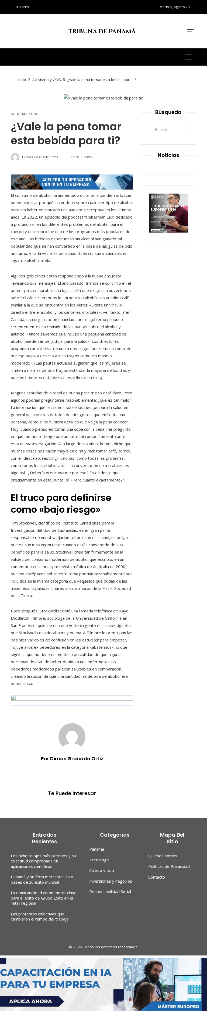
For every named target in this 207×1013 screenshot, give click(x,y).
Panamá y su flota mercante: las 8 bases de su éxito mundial (42, 879)
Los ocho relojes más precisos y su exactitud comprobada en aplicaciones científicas (43, 861)
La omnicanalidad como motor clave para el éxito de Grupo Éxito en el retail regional (44, 898)
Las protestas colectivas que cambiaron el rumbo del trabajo (40, 916)
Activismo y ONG (25, 114)
